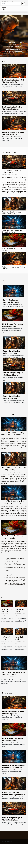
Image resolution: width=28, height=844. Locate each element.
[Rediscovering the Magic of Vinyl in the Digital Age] (14, 98)
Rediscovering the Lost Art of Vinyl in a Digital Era (14, 43)
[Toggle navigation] (4, 8)
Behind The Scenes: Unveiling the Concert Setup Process (12, 231)
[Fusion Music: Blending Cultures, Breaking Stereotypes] (14, 203)
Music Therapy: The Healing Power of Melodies (13, 249)
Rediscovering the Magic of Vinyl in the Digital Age (12, 108)
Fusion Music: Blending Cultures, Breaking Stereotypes (11, 213)
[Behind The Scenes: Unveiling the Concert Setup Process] (14, 222)
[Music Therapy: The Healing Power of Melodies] (14, 240)
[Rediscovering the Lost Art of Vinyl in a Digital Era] (14, 71)
